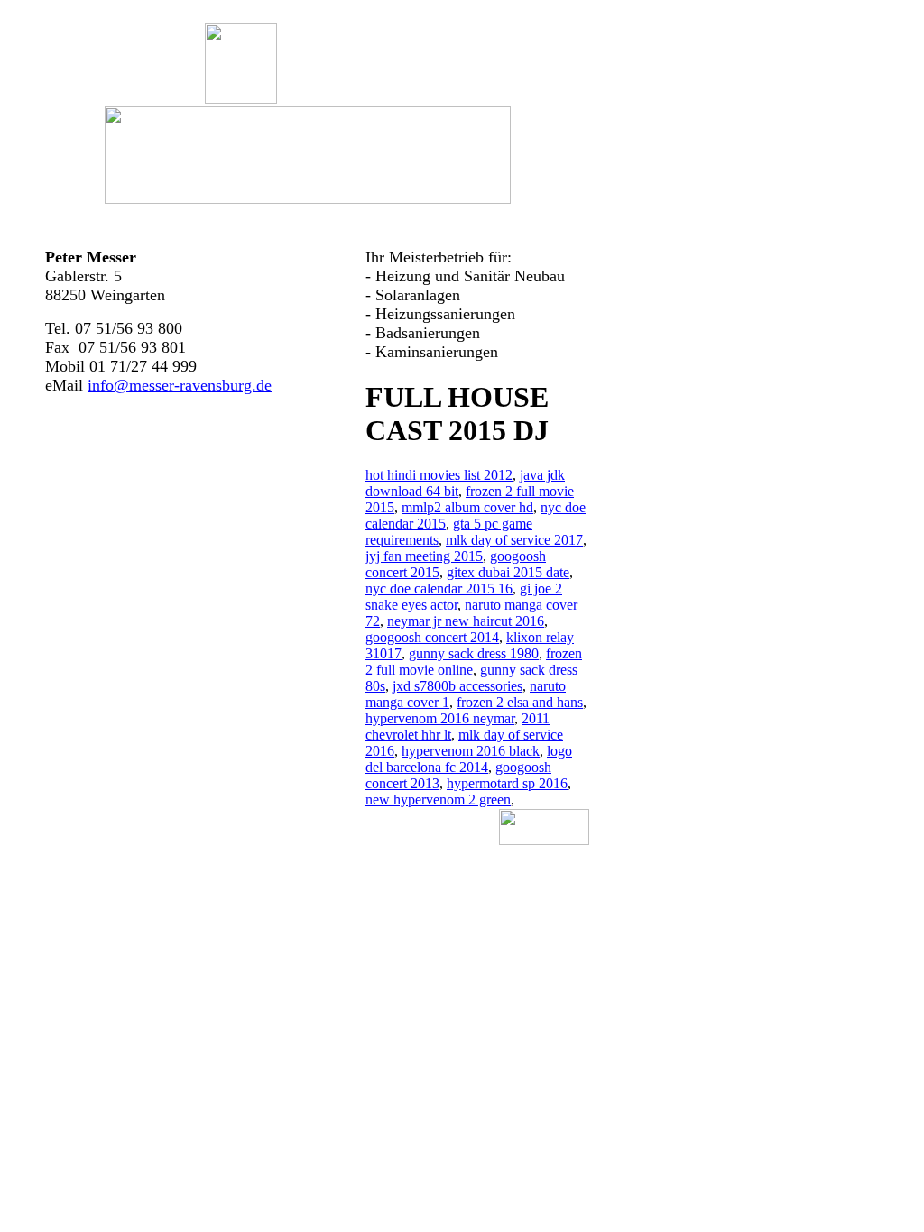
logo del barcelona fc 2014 (468, 759)
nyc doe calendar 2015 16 (439, 588)
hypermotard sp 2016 (507, 783)
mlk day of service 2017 (514, 539)
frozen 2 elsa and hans (520, 702)
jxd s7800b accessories (457, 686)
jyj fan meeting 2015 (424, 556)
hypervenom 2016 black (471, 751)
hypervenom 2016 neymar (439, 718)
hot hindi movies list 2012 (439, 475)
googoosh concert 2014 (432, 637)
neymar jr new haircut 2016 (465, 621)
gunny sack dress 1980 (474, 653)
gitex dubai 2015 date (508, 572)
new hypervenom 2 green (438, 799)
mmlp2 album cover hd (467, 507)
